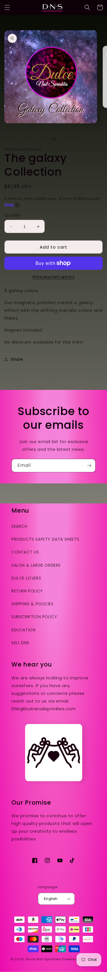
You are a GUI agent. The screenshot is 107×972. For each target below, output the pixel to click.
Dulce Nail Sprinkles (43, 959)
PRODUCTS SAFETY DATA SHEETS (45, 539)
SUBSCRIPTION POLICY (34, 617)
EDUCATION (23, 630)
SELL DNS (20, 643)
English (51, 898)
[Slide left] (41, 138)
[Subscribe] (89, 465)
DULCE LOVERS (26, 578)
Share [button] (17, 359)
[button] (7, 7)
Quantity (12, 215)
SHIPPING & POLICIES (32, 604)
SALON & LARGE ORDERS (36, 565)
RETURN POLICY (27, 591)
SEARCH (19, 526)
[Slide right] (66, 138)
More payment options (53, 276)
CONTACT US (25, 552)
